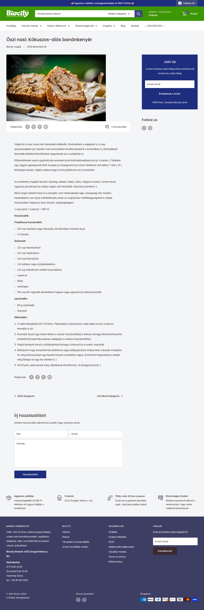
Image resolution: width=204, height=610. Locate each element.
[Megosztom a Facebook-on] (27, 126)
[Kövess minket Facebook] (144, 128)
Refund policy (116, 561)
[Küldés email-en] (46, 126)
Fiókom (153, 15)
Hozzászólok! (30, 474)
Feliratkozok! (165, 551)
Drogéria (107, 25)
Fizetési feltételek (118, 537)
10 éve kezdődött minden (75, 546)
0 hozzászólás (119, 126)
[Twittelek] (39, 126)
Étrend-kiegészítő (84, 25)
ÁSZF (112, 541)
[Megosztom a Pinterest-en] (33, 126)
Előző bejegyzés (26, 396)
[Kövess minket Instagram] (150, 128)
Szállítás (113, 532)
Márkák (135, 25)
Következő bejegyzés (108, 396)
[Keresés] (138, 13)
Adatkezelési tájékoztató (121, 546)
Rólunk (65, 537)
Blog (123, 25)
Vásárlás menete (117, 551)
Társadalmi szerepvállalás (75, 541)
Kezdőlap (11, 25)
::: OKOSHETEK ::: (155, 25)
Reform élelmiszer (56, 25)
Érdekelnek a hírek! (169, 93)
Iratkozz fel (189, 3)
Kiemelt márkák (30, 25)
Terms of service (117, 556)
